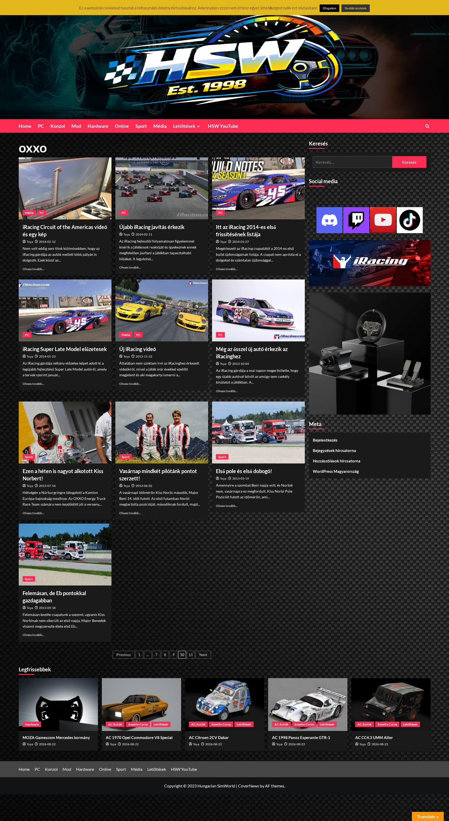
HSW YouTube (223, 126)
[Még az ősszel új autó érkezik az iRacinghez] (258, 310)
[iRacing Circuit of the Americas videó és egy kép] (65, 188)
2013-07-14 (47, 486)
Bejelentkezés (325, 440)
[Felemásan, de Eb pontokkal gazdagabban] (65, 554)
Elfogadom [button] (329, 8)
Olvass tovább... (33, 269)
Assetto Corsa (138, 724)
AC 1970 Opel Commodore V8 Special (139, 737)
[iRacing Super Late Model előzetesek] (65, 310)
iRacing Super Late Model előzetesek (65, 349)
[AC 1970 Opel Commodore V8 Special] (141, 704)
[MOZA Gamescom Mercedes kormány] (58, 704)
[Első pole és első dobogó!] (258, 432)
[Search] (427, 126)
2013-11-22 (144, 356)
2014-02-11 (144, 234)
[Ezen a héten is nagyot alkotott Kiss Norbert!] (65, 432)
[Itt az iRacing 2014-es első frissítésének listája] (258, 188)
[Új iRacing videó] (161, 310)
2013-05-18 (47, 608)
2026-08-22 (47, 744)
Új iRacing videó (137, 349)
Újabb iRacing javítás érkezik (151, 227)
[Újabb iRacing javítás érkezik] (161, 188)
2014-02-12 (47, 242)
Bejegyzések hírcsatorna (334, 450)
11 (191, 654)
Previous (123, 654)
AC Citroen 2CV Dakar (209, 737)
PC (41, 126)
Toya (30, 242)
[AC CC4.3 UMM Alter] (391, 704)
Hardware (98, 126)
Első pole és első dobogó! (244, 471)
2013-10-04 (240, 364)
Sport (141, 126)
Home (25, 126)
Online (122, 126)
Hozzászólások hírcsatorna (336, 461)
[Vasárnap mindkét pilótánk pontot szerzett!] (161, 432)
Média (160, 126)
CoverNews (248, 785)
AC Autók (115, 724)
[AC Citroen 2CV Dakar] (224, 704)
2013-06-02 (144, 486)
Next (203, 654)
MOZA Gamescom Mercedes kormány (56, 737)
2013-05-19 (240, 478)
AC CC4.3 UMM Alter (374, 737)
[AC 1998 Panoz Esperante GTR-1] (307, 704)
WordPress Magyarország (336, 471)
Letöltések (184, 126)
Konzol (57, 126)
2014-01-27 (240, 242)
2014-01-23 (47, 356)
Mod (76, 126)
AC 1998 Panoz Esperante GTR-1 (301, 737)
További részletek (356, 8)
